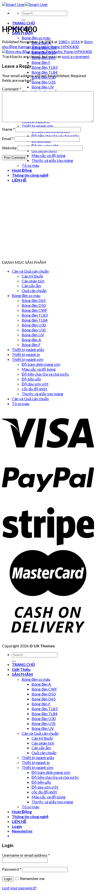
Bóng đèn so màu (36, 37)
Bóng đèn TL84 (44, 72)
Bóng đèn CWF (34, 310)
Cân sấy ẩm (31, 285)
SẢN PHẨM (22, 674)
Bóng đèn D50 (34, 305)
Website (9, 147)
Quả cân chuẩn (34, 290)
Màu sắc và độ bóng (48, 155)
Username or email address (26, 855)
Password (11, 869)
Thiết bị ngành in (26, 354)
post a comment (75, 56)
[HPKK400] (47, 51)
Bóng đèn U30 (34, 325)
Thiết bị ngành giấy (28, 349)
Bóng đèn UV (43, 87)
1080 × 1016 (69, 41)
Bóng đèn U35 (44, 82)
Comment (11, 88)
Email (8, 138)
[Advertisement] (48, 212)
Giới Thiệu (21, 669)
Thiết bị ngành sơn (37, 126)
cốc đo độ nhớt (34, 388)
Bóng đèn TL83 (44, 67)
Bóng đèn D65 (34, 300)
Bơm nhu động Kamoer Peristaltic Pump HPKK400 (47, 44)
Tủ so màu (20, 403)
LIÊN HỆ (19, 821)
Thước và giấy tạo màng (52, 160)
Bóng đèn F (41, 62)
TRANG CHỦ (23, 23)
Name (8, 129)
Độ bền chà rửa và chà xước (55, 135)
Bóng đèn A (31, 339)
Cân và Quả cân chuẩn (30, 271)
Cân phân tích (33, 281)
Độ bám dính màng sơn (41, 364)
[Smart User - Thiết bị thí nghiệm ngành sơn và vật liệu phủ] (25, 4)
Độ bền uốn (31, 379)
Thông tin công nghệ (30, 816)
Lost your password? (19, 887)
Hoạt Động (22, 811)
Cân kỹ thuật (32, 276)
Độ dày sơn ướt (35, 384)
